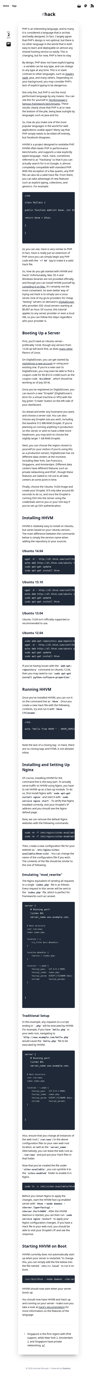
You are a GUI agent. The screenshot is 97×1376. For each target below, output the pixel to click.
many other (66, 349)
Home (6, 5)
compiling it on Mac (33, 286)
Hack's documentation (52, 1307)
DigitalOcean (66, 302)
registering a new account (37, 363)
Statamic (66, 1368)
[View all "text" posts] (8, 44)
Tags (14, 5)
